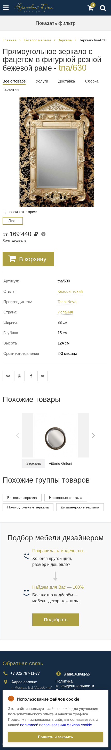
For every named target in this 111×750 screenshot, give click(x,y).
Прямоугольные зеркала (28, 507)
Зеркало (33, 463)
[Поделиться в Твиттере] (42, 376)
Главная (10, 40)
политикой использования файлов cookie (56, 725)
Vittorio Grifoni (60, 463)
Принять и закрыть (55, 737)
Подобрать (55, 619)
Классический (70, 291)
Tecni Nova (67, 301)
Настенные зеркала (65, 498)
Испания (65, 312)
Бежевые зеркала (22, 498)
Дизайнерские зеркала (80, 507)
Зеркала (65, 40)
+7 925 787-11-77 (25, 673)
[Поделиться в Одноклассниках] (20, 376)
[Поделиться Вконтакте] (8, 376)
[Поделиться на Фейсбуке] (31, 376)
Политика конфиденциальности (75, 683)
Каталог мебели (37, 40)
